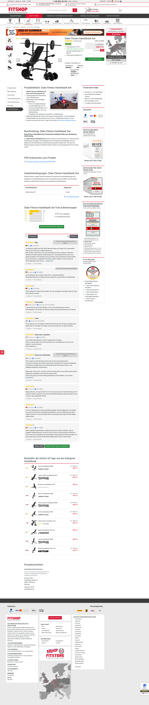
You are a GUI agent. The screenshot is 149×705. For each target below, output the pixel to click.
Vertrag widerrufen (55, 618)
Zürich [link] (21, 662)
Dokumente (10, 95)
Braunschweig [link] (16, 629)
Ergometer (77, 621)
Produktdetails (11, 88)
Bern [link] (12, 662)
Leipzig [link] (17, 635)
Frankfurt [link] (25, 631)
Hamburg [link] (9, 633)
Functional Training (80, 652)
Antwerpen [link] (10, 666)
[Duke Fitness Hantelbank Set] (34, 523)
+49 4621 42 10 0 (116, 63)
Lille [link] (8, 670)
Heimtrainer (78, 644)
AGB (42, 626)
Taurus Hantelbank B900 (45, 539)
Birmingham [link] (20, 645)
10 (44, 211)
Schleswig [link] (17, 638)
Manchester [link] (20, 647)
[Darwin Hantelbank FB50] (34, 495)
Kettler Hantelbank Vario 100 (46, 548)
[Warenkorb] (120, 10)
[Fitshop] (18, 10)
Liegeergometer (79, 642)
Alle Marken (78, 667)
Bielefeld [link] (23, 627)
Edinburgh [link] (32, 645)
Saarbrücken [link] (10, 638)
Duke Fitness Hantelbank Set (47, 521)
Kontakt (29, 1)
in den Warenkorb (94, 59)
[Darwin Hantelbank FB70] (34, 513)
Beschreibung (11, 91)
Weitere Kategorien (113, 16)
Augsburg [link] (14, 627)
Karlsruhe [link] (27, 633)
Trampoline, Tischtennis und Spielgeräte (60, 16)
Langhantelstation (80, 650)
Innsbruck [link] (13, 651)
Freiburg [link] (30, 631)
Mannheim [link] (26, 635)
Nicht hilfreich (38, 263)
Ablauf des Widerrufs (61, 632)
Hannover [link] (15, 633)
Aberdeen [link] (9, 645)
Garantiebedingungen (14, 98)
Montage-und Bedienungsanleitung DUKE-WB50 (40, 162)
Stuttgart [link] (23, 638)
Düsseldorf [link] (10, 631)
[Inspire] (43, 533)
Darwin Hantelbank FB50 (45, 493)
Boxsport (77, 640)
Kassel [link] (32, 633)
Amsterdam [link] (10, 655)
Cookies (43, 628)
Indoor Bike (78, 636)
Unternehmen (11, 1)
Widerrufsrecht (60, 630)
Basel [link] (8, 662)
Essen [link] (20, 631)
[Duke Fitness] (22, 38)
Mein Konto (117, 1)
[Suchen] (75, 10)
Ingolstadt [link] (21, 633)
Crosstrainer (78, 619)
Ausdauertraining (15, 16)
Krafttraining (34, 16)
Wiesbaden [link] (29, 638)
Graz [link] (8, 651)
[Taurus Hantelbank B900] (34, 541)
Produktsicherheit (12, 109)
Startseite (8, 27)
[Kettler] (43, 551)
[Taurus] (43, 478)
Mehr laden (39, 446)
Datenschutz (59, 626)
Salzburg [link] (27, 651)
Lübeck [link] (21, 635)
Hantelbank (23, 27)
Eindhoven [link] (30, 655)
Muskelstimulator (79, 661)
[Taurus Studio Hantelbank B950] (34, 504)
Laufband (77, 623)
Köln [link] (13, 635)
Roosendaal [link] (10, 657)
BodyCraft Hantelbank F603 (46, 484)
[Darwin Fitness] (43, 469)
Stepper (77, 648)
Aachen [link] (9, 627)
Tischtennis (78, 631)
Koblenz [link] (9, 635)
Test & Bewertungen (13, 102)
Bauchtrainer (78, 655)
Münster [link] (9, 637)
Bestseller (10, 105)
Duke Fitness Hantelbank (34, 27)
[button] (9, 40)
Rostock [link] (27, 637)
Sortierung (32, 236)
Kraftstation (78, 627)
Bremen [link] (22, 629)
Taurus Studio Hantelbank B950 (47, 503)
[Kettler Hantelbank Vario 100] (34, 550)
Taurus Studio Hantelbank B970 (47, 475)
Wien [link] (32, 651)
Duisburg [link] (16, 631)
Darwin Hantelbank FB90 (45, 466)
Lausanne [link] (16, 662)
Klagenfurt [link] (19, 651)
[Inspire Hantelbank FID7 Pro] (34, 532)
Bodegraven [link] (17, 655)
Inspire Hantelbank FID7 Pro (46, 530)
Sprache (109, 1)
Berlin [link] (19, 627)
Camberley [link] (26, 645)
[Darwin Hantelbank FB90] (34, 468)
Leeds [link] (14, 645)
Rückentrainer (78, 657)
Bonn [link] (32, 627)
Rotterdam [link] (17, 657)
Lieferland (102, 1)
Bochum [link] (28, 627)
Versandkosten (45, 630)
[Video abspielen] (64, 101)
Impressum (18, 1)
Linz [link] (24, 651)
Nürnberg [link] (14, 637)
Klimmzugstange (79, 659)
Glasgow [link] (9, 647)
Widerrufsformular (46, 632)
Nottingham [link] (27, 647)
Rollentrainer (78, 646)
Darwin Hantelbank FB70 (45, 512)
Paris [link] (11, 670)
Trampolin (77, 629)
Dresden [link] (33, 629)
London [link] (15, 647)
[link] (85, 116)
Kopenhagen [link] (10, 675)
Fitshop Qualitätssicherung (67, 120)
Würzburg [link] (10, 640)
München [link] (32, 635)
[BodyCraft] (43, 487)
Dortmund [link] (27, 629)
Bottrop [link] (9, 629)
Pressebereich (59, 641)
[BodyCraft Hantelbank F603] (34, 486)
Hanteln (77, 638)
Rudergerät (78, 625)
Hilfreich (29, 263)
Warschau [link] (10, 679)
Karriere (24, 1)
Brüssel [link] (16, 666)
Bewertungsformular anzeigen (51, 226)
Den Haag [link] (23, 655)
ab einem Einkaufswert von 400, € (75, 51)
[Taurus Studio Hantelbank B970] (34, 477)
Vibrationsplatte (79, 663)
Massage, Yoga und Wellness (90, 16)
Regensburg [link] (21, 637)
